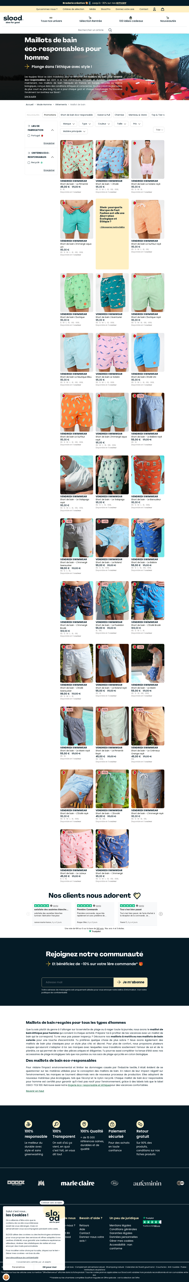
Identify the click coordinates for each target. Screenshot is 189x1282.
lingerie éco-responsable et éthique (89, 1085)
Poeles (183, 1267)
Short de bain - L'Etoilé (107, 183)
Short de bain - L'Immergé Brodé (73, 627)
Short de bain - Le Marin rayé (75, 750)
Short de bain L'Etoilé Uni (143, 376)
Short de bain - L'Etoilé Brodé (146, 625)
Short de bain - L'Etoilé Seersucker (71, 689)
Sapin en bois (67, 1267)
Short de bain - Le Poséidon (110, 625)
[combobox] (158, 130)
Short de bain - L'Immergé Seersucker (73, 564)
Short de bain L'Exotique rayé (146, 317)
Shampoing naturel (115, 1267)
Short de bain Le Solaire (108, 376)
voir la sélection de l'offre (128, 1277)
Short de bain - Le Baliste (144, 562)
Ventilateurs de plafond (94, 1269)
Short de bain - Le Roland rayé (111, 687)
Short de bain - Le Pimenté (74, 183)
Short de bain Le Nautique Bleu (76, 376)
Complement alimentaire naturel (90, 1267)
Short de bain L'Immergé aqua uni (75, 245)
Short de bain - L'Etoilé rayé (74, 813)
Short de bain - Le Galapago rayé (74, 501)
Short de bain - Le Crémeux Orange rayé (145, 752)
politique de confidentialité (54, 992)
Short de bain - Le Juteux (73, 873)
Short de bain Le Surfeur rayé (146, 243)
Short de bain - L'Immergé (109, 873)
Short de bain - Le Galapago (110, 499)
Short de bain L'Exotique (72, 317)
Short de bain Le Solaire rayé (145, 183)
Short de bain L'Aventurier (109, 317)
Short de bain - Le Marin (143, 687)
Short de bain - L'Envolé (108, 813)
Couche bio (161, 1267)
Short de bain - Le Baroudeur (146, 499)
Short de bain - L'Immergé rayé (147, 813)
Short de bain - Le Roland (109, 562)
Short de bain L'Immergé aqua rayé (111, 438)
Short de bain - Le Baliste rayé (146, 436)
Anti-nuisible (173, 1267)
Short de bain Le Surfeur (72, 436)
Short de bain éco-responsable (77, 114)
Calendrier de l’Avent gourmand (140, 1267)
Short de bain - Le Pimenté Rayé (109, 752)
